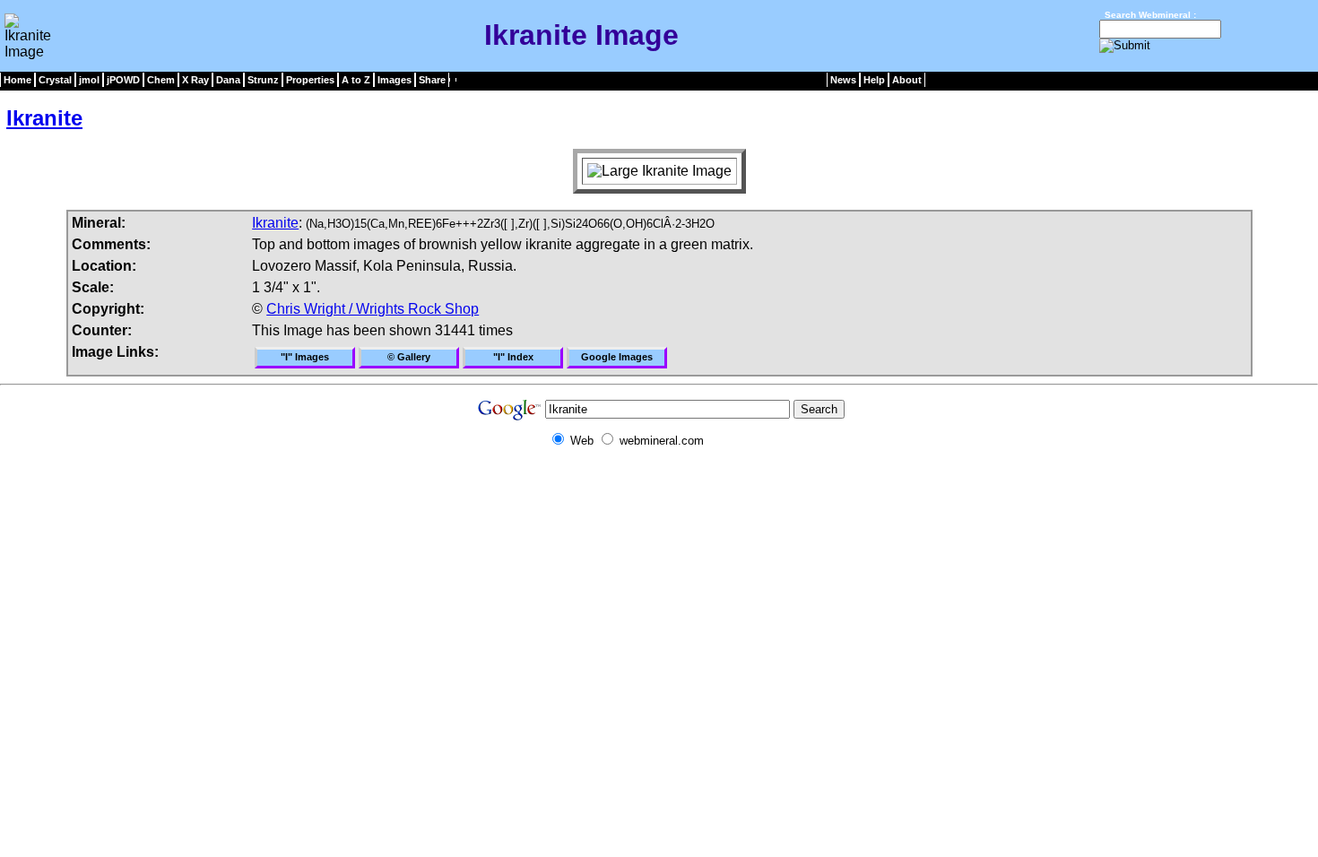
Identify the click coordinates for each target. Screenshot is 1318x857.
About (907, 79)
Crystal (55, 79)
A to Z (356, 79)
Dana (228, 79)
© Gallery (408, 356)
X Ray (195, 79)
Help (874, 79)
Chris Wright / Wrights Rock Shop (372, 308)
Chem (161, 79)
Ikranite (44, 118)
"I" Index (513, 356)
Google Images (617, 356)
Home (17, 79)
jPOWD (123, 79)
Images (394, 79)
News (843, 79)
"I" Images (305, 356)
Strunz (263, 79)
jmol (89, 79)
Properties (310, 79)
